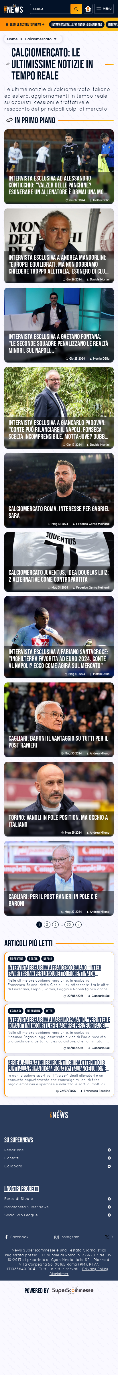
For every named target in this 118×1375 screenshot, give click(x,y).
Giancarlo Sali (101, 996)
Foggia (33, 959)
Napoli (48, 959)
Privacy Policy (95, 1269)
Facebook (19, 1237)
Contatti (11, 1158)
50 (69, 925)
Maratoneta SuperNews (26, 1207)
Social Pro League (21, 1215)
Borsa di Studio (18, 1198)
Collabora (13, 1166)
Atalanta (15, 1011)
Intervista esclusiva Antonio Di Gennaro (77, 24)
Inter (49, 1011)
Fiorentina (16, 959)
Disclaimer (59, 1273)
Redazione (14, 1150)
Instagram (69, 1237)
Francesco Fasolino (97, 1091)
